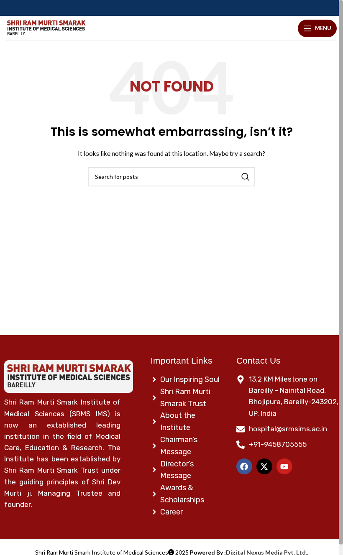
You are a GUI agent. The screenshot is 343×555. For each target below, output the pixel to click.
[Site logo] (46, 28)
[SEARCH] (245, 176)
